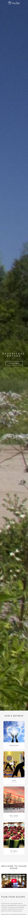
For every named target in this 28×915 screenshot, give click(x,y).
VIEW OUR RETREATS (14, 363)
